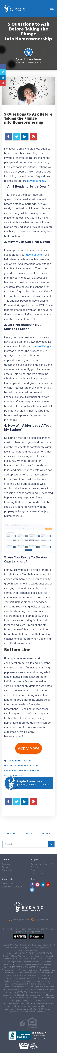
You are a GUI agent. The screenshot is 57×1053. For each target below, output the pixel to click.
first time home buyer (16, 766)
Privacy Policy (37, 873)
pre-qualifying (40, 346)
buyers (27, 761)
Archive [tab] (46, 834)
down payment (35, 254)
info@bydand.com (27, 784)
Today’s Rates (8, 870)
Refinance (6, 867)
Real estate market (29, 771)
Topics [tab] (28, 834)
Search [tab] (11, 834)
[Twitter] (32, 889)
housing (34, 766)
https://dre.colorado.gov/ (35, 973)
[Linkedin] (43, 884)
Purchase (6, 864)
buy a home (15, 761)
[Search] (51, 844)
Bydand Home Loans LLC (42, 864)
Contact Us (36, 870)
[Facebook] (32, 884)
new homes (10, 771)
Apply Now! (28, 748)
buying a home (36, 181)
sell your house (13, 775)
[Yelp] (48, 884)
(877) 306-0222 (44, 784)
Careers (34, 867)
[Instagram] (37, 884)
